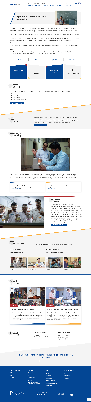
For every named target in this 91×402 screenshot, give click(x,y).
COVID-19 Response (50, 380)
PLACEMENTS (45, 5)
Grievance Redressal (50, 382)
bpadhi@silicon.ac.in (64, 337)
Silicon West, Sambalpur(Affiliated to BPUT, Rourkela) (34, 383)
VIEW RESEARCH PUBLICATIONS (59, 224)
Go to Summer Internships (16, 188)
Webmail (30, 380)
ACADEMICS (30, 5)
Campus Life (49, 385)
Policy (65, 373)
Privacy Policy (67, 375)
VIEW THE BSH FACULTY (40, 125)
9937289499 (42, 391)
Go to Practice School (51, 188)
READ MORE (13, 320)
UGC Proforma (67, 372)
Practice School (31, 377)
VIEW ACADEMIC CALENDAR (17, 103)
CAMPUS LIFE (68, 5)
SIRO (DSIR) (12, 379)
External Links (49, 378)
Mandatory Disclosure (69, 370)
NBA (11, 374)
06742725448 (48, 391)
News (47, 370)
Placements (30, 379)
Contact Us (66, 378)
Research (37, 59)
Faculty (19, 59)
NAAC (11, 372)
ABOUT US (29, 3)
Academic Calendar (32, 374)
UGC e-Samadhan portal (51, 383)
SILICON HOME (36, 3)
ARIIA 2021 (12, 377)
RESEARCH (52, 5)
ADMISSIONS (37, 5)
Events (47, 373)
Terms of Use (67, 377)
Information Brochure (51, 372)
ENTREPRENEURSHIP (60, 5)
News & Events (72, 59)
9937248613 (62, 339)
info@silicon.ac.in (43, 392)
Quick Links (30, 370)
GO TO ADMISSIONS (45, 360)
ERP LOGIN (43, 3)
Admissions (30, 372)
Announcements (31, 375)
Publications (49, 377)
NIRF (11, 375)
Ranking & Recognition (15, 370)
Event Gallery (49, 375)
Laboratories (54, 59)
